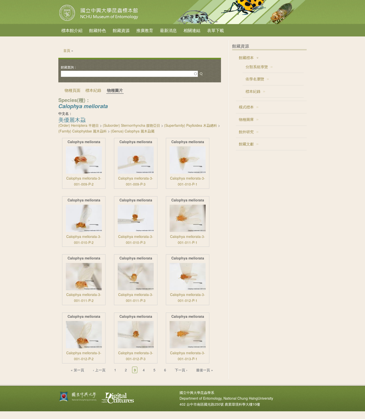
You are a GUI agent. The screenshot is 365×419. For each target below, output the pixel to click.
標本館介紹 (71, 30)
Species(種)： (74, 100)
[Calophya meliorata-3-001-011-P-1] (188, 230)
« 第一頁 (77, 369)
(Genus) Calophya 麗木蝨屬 (132, 131)
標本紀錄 (93, 90)
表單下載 (215, 30)
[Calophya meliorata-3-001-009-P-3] (136, 172)
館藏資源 (121, 30)
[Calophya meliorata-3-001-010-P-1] (188, 172)
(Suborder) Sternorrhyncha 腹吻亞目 (131, 125)
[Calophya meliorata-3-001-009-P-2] (84, 172)
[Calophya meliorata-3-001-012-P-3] (136, 346)
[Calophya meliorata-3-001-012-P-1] (188, 288)
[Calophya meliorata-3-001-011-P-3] (136, 288)
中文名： (65, 113)
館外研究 (246, 131)
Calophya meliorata (84, 141)
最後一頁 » (204, 369)
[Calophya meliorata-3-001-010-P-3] (136, 230)
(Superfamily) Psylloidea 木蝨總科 (190, 125)
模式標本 (246, 106)
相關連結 (191, 30)
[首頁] (99, 20)
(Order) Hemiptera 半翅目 (78, 125)
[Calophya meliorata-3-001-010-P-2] (84, 230)
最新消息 (168, 30)
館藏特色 (97, 30)
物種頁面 (72, 90)
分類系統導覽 (257, 66)
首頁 (66, 50)
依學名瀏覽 (255, 78)
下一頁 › (181, 369)
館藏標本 (246, 57)
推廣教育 (144, 30)
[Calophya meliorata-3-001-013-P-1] (188, 346)
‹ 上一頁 (99, 369)
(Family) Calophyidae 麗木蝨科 (82, 131)
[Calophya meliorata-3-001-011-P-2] (84, 288)
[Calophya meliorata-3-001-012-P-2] (84, 346)
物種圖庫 (246, 119)
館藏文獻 (246, 143)
